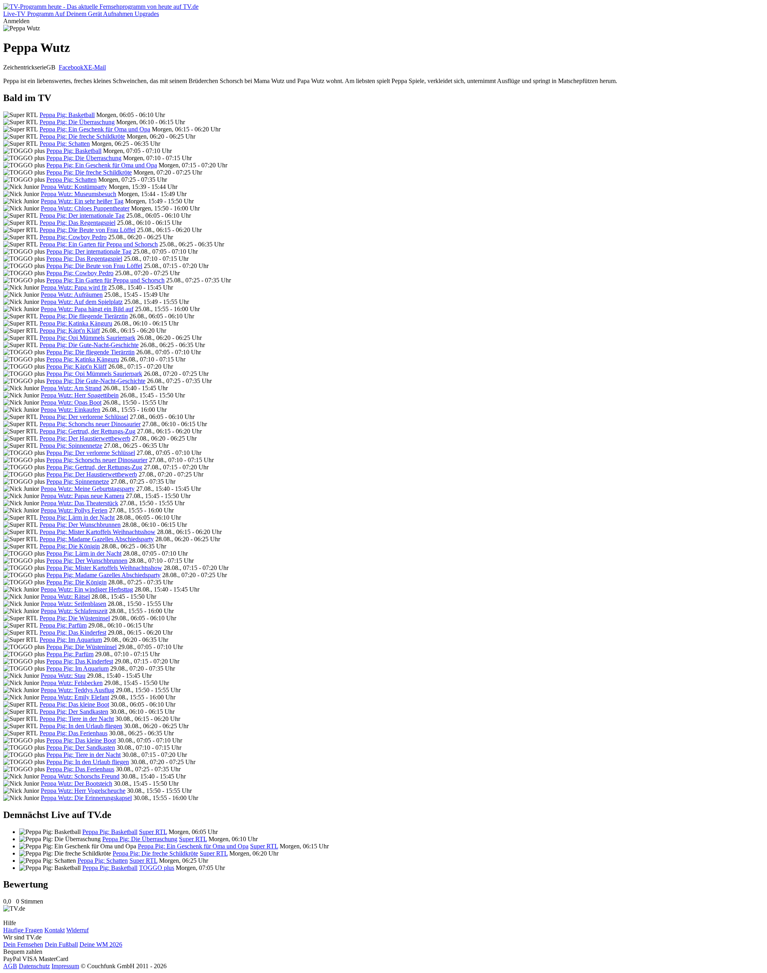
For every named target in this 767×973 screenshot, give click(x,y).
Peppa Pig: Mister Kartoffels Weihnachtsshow (97, 531)
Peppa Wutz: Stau (63, 675)
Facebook (71, 67)
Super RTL (153, 831)
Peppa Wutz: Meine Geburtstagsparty (88, 488)
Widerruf (77, 930)
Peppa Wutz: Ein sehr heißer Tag (82, 201)
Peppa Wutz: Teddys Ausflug (77, 690)
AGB (10, 966)
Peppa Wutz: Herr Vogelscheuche (83, 790)
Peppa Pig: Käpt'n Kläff (70, 330)
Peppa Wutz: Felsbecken (72, 682)
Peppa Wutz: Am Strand (71, 388)
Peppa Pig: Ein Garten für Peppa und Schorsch (99, 244)
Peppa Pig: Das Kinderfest (73, 632)
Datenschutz (34, 966)
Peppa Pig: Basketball (67, 114)
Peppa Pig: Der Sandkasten (74, 711)
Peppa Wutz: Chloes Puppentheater (85, 208)
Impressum (65, 966)
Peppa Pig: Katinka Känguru (76, 323)
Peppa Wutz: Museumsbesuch (78, 194)
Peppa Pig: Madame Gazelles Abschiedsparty (97, 539)
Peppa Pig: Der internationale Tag (82, 215)
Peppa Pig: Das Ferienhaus (73, 733)
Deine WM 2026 (100, 944)
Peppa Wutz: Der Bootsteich (76, 783)
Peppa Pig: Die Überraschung (77, 122)
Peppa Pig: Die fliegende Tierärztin (84, 316)
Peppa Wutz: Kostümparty (74, 186)
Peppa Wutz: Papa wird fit (74, 287)
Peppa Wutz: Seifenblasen (73, 603)
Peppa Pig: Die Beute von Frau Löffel (87, 229)
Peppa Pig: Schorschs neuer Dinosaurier (90, 424)
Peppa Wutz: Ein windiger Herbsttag (87, 589)
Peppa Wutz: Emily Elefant (75, 697)
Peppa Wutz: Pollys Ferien (74, 510)
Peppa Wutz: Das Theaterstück (79, 503)
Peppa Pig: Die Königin (70, 546)
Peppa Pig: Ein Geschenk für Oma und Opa (95, 129)
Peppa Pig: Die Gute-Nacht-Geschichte (89, 345)
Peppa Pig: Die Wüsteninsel (75, 618)
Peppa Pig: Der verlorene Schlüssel (84, 416)
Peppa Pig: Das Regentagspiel (77, 222)
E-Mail (97, 67)
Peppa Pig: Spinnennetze (71, 445)
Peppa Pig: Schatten (65, 143)
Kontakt (54, 930)
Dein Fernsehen (23, 944)
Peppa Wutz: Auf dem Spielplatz (82, 301)
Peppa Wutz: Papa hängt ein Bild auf (87, 309)
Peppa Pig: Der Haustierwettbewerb (85, 438)
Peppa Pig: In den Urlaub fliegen (81, 726)
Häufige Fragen (23, 930)
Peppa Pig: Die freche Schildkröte (82, 136)
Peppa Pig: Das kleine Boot (74, 704)
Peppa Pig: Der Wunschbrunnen (80, 524)
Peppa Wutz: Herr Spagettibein (80, 395)
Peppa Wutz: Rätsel (65, 596)
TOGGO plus (156, 867)
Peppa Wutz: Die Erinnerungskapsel (86, 797)
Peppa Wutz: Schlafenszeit (74, 611)
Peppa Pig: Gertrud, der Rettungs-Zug (87, 431)
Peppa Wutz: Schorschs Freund (80, 776)
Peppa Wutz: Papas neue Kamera (82, 495)
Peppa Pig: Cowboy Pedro (73, 237)
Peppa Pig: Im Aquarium (71, 639)
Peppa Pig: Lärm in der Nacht (77, 517)
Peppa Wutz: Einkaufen (70, 409)
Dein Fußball (61, 944)
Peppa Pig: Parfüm (63, 625)
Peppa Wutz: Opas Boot (71, 402)
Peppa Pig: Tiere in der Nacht (77, 718)
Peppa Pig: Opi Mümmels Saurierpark (87, 337)
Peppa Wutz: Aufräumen (72, 294)
